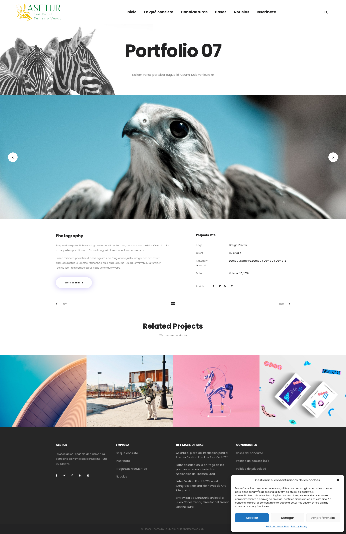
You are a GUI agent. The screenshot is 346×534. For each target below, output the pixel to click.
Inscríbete (123, 461)
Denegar (287, 518)
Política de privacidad (251, 469)
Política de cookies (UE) (252, 461)
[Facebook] (56, 475)
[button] (338, 480)
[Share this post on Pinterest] (232, 286)
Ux (245, 245)
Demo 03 (257, 260)
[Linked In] (80, 475)
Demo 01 (234, 260)
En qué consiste (127, 453)
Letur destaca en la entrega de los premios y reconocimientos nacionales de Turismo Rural (200, 469)
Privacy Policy (299, 526)
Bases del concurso (249, 453)
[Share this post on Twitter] (220, 286)
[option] (173, 157)
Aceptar (252, 518)
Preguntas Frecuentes (131, 469)
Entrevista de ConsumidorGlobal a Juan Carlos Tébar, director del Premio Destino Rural (202, 502)
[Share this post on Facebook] (214, 286)
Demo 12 (281, 260)
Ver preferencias (323, 518)
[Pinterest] (72, 475)
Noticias (121, 477)
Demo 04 (269, 260)
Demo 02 (245, 260)
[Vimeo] (88, 475)
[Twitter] (64, 475)
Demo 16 (201, 265)
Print (240, 245)
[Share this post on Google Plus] (226, 286)
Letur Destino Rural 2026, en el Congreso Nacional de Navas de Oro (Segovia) (201, 485)
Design (233, 245)
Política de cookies (277, 526)
